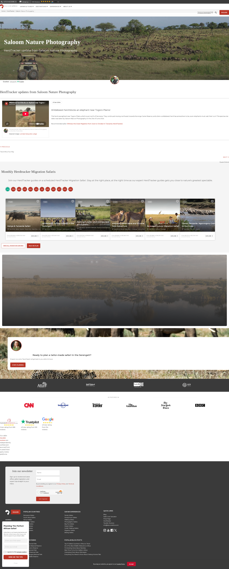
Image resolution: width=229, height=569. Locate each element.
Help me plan (33, 245)
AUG (47, 189)
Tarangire (59, 229)
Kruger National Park (29, 544)
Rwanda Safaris (28, 526)
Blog (104, 514)
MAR (19, 189)
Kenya (17, 229)
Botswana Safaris (28, 515)
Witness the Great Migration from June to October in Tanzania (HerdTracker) (95, 124)
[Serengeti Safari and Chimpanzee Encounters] (92, 215)
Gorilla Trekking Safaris (71, 528)
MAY (30, 189)
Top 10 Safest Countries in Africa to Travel (77, 544)
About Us (66, 6)
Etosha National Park (30, 550)
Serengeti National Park (30, 552)
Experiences (54, 6)
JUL (42, 189)
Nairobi (22, 229)
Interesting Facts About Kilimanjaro (75, 552)
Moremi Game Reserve (30, 548)
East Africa (12, 229)
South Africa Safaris (29, 517)
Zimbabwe (134, 229)
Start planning (18, 365)
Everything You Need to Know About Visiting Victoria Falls (82, 554)
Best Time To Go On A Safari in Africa (75, 550)
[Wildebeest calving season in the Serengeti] (58, 215)
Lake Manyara (66, 229)
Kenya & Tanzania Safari (18, 226)
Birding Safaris (68, 532)
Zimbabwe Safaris (29, 522)
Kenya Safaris (27, 519)
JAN (7, 189)
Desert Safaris (68, 526)
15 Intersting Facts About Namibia (75, 548)
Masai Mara (35, 229)
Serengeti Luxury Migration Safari (163, 226)
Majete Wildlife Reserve (30, 556)
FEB (13, 189)
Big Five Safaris (69, 524)
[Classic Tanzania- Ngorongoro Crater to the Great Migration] (197, 215)
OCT (59, 189)
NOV (64, 189)
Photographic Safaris (70, 522)
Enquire (224, 12)
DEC (70, 189)
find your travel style (204, 12)
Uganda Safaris (28, 528)
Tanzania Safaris (28, 524)
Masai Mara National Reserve (32, 546)
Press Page (107, 519)
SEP (53, 189)
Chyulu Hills (28, 229)
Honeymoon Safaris (70, 517)
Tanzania (53, 229)
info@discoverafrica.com (111, 525)
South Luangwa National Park (32, 554)
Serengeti (73, 229)
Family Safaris (68, 515)
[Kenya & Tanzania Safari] (23, 215)
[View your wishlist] (212, 12)
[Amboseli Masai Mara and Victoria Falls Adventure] (127, 215)
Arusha (40, 229)
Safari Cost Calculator (110, 516)
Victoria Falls (141, 229)
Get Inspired (43, 499)
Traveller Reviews (108, 523)
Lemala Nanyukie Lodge (28, 134)
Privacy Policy (61, 484)
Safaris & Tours (26, 6)
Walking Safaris (69, 519)
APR (24, 189)
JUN (36, 189)
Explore (34, 236)
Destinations (41, 6)
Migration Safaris (69, 530)
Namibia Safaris (28, 530)
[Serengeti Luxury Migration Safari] (162, 215)
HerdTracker (107, 521)
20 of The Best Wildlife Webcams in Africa (77, 546)
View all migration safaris (13, 245)
